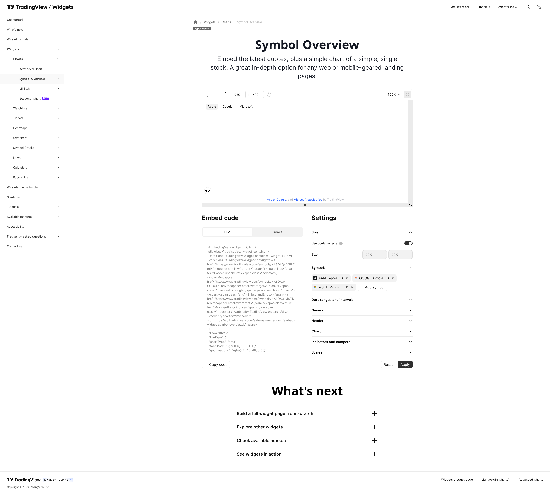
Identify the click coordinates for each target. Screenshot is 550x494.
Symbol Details (23, 147)
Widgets (13, 49)
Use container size (324, 243)
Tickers (18, 118)
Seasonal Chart (30, 98)
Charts (18, 59)
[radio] (227, 232)
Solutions (13, 197)
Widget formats (18, 39)
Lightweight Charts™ (495, 479)
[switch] (408, 243)
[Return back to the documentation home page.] (195, 22)
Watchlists (20, 108)
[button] (362, 232)
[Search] (527, 7)
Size (315, 254)
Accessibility (15, 226)
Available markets (19, 216)
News (17, 157)
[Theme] (539, 7)
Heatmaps (20, 128)
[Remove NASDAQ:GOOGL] (393, 278)
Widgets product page (457, 479)
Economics (20, 177)
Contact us (14, 246)
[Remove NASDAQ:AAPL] (347, 278)
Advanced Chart (30, 69)
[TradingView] (27, 6)
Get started (459, 7)
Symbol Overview (32, 79)
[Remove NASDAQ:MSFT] (352, 287)
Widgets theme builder (23, 187)
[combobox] (394, 94)
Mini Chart (26, 88)
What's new (507, 7)
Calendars (20, 167)
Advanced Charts (531, 479)
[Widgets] (62, 7)
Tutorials (483, 7)
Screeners (20, 138)
